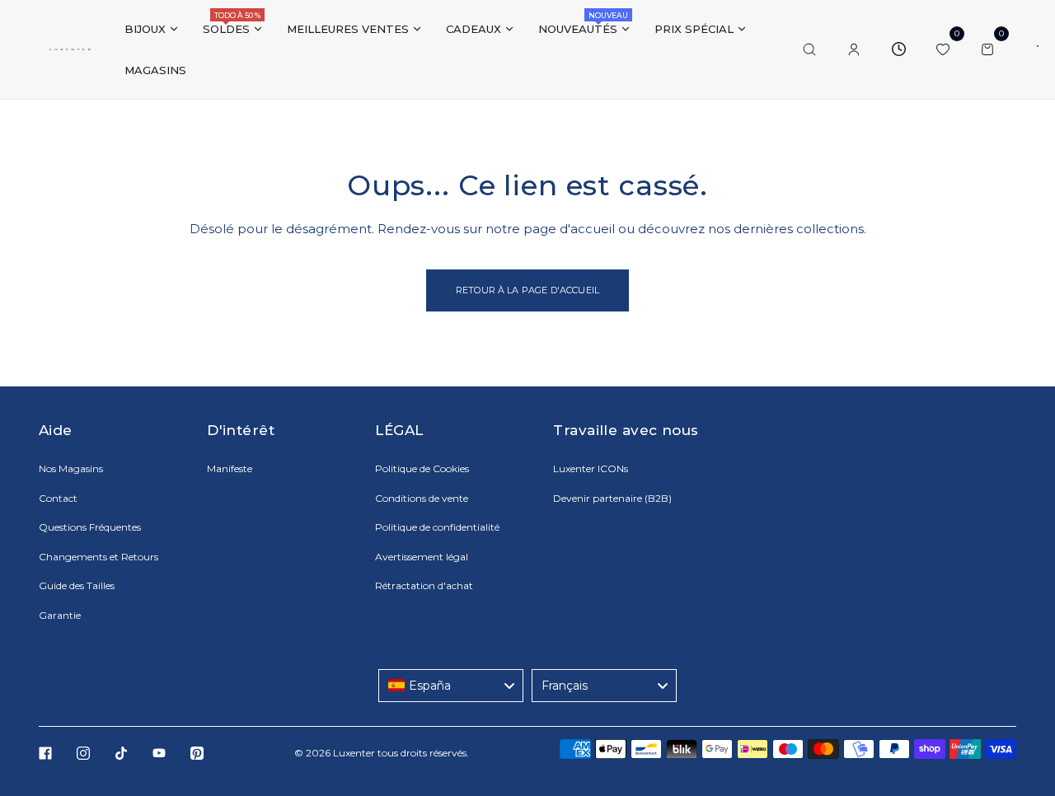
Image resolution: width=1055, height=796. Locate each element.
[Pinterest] (197, 753)
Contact (58, 498)
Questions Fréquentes (90, 527)
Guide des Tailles (77, 585)
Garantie (60, 615)
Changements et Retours (98, 556)
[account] (854, 49)
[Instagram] (83, 753)
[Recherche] (809, 49)
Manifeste (229, 468)
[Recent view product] (898, 49)
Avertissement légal (421, 556)
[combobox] (450, 685)
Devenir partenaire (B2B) (612, 498)
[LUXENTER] (70, 50)
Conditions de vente (421, 498)
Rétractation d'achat (424, 585)
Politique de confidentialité (437, 527)
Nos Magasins (71, 468)
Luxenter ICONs (590, 468)
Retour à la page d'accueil (527, 290)
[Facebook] (45, 753)
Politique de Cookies (422, 468)
